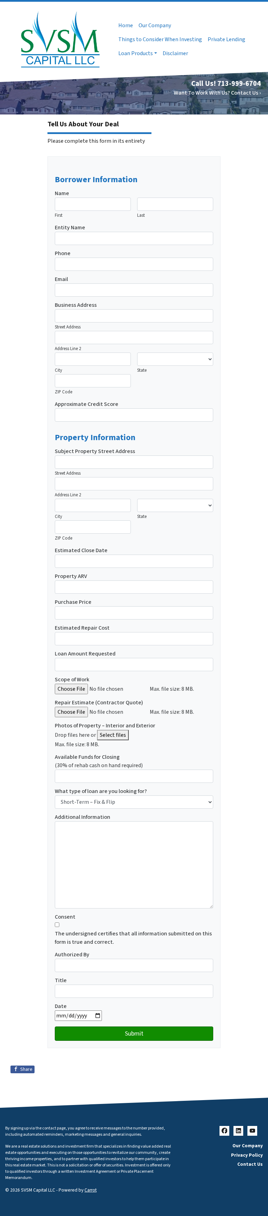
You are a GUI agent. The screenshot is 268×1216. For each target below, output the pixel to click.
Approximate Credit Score (86, 404)
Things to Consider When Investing (160, 39)
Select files (113, 735)
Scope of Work (72, 679)
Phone (62, 253)
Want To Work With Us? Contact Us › (217, 93)
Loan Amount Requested (85, 654)
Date (61, 1006)
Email (61, 279)
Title (61, 980)
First (58, 215)
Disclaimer (175, 53)
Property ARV (71, 576)
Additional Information (82, 817)
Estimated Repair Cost (82, 628)
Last (141, 215)
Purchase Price (73, 602)
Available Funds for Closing (87, 757)
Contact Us (250, 1164)
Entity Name (70, 227)
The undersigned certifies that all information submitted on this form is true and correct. (133, 938)
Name (62, 193)
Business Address (76, 305)
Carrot (90, 1190)
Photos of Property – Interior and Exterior (105, 725)
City (58, 370)
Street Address (68, 327)
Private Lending (226, 39)
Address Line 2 (68, 349)
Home (125, 25)
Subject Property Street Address (95, 451)
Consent (65, 917)
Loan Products (135, 53)
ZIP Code (63, 392)
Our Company (155, 25)
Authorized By (72, 954)
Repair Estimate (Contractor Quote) (99, 702)
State (142, 370)
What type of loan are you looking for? (101, 791)
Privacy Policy (247, 1155)
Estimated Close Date (81, 550)
